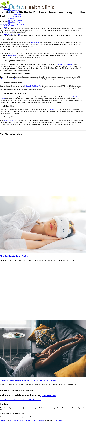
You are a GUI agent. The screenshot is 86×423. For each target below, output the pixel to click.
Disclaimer (3, 420)
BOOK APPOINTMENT (13, 34)
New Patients (17, 16)
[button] (43, 252)
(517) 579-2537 (48, 395)
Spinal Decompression (15, 20)
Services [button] (7, 9)
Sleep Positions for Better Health (14, 256)
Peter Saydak (59, 420)
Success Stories (9, 26)
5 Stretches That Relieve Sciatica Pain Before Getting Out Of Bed (28, 380)
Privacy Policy (31, 420)
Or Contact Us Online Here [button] (31, 400)
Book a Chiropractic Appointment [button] (11, 400)
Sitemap (41, 420)
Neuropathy (12, 18)
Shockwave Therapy (15, 22)
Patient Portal (17, 14)
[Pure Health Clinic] (43, 3)
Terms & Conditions (16, 420)
